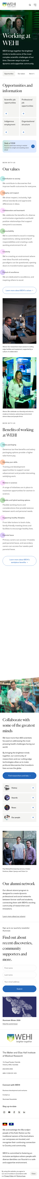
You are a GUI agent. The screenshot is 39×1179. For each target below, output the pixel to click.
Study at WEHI (9, 143)
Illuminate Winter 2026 (11, 1020)
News (13, 807)
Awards (14, 797)
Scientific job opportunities (10, 101)
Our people (15, 817)
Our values (21, 73)
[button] (35, 5)
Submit (19, 988)
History (14, 787)
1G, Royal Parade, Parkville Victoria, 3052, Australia (11, 1063)
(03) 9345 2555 (8, 1069)
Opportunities (8, 73)
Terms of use (21, 1176)
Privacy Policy (9, 1176)
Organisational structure (28, 123)
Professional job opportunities (27, 102)
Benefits (32, 73)
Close (34, 1173)
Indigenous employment (9, 123)
